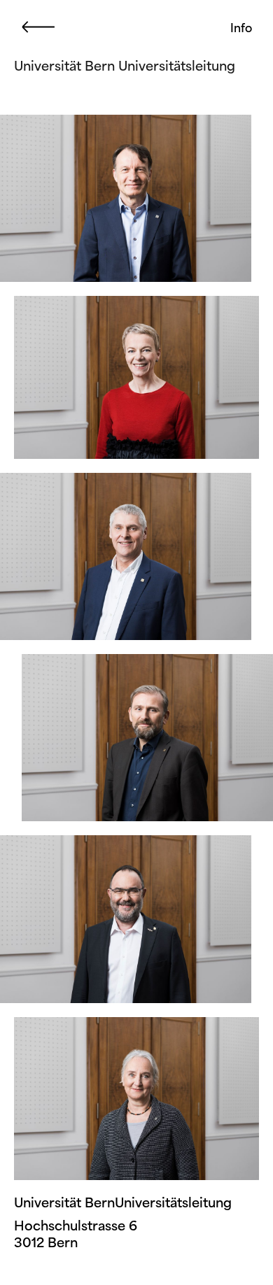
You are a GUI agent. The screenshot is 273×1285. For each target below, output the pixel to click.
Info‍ (241, 27)
